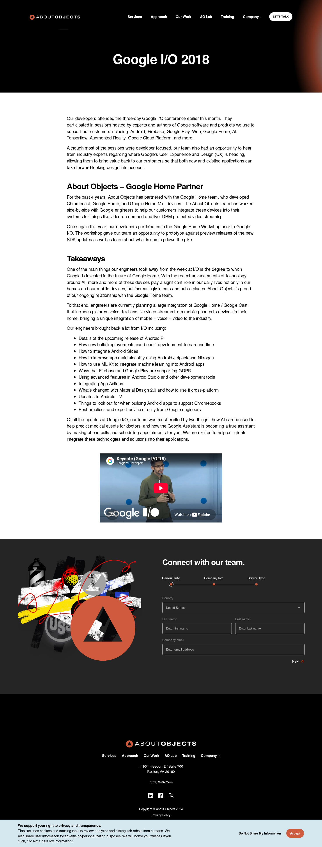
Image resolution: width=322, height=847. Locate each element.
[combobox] (234, 607)
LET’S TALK (281, 16)
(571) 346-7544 (161, 782)
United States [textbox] (175, 607)
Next (295, 661)
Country (167, 598)
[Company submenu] (261, 17)
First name (169, 619)
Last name (242, 619)
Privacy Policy (161, 815)
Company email (173, 640)
